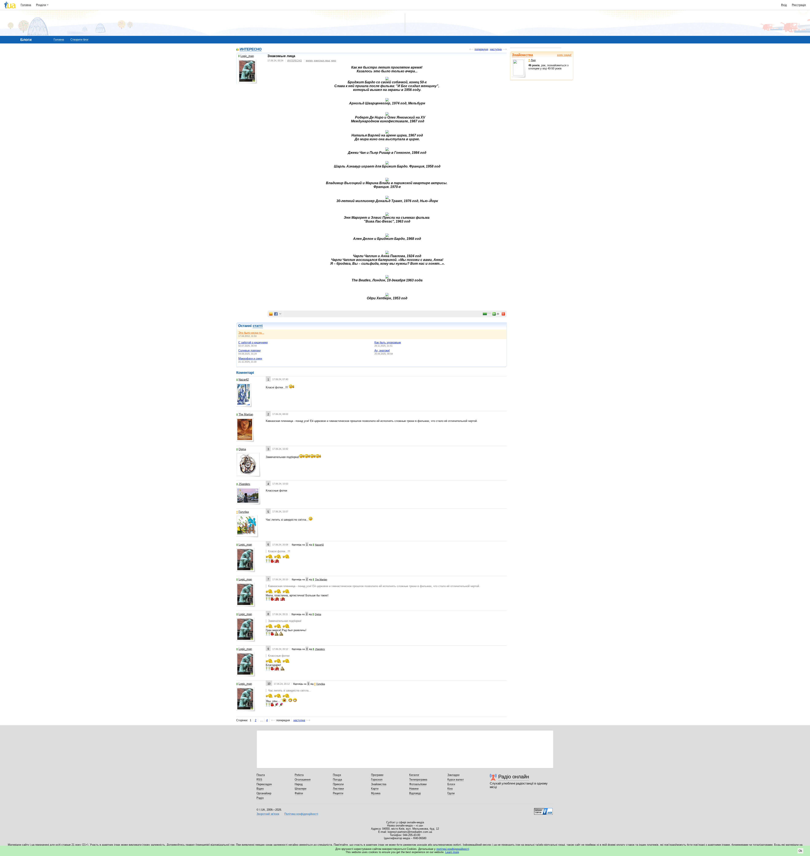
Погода (337, 779)
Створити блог (79, 39)
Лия (533, 60)
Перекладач (264, 784)
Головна (26, 5)
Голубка (244, 511)
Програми (377, 774)
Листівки (338, 788)
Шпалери (300, 788)
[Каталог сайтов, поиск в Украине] (543, 809)
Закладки (453, 774)
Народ (299, 784)
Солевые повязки (249, 350)
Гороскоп (376, 779)
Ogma (242, 449)
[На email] (271, 314)
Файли (299, 793)
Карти (374, 788)
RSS (259, 779)
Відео (260, 788)
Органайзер (263, 793)
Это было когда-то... (251, 332)
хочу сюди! (564, 55)
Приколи (338, 784)
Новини (413, 788)
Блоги (451, 784)
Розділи (41, 5)
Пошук (337, 774)
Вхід (784, 5)
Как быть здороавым (387, 342)
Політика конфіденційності (301, 813)
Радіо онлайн (513, 776)
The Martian (246, 414)
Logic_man (247, 56)
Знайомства (522, 55)
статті (258, 326)
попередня (481, 49)
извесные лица (322, 60)
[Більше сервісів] (280, 314)
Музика (375, 793)
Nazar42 (244, 379)
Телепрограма (418, 779)
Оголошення (302, 779)
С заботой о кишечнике (253, 342)
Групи (451, 793)
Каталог (414, 774)
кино (333, 60)
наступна (496, 49)
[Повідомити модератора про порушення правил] (503, 314)
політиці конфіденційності (452, 849)
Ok (800, 850)
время (309, 60)
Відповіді (415, 793)
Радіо (260, 797)
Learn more (452, 852)
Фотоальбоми (418, 784)
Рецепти (338, 793)
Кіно (450, 788)
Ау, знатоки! (382, 350)
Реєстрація (799, 5)
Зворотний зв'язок (267, 813)
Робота (299, 774)
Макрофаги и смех (250, 358)
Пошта (260, 774)
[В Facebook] (276, 314)
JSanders (244, 484)
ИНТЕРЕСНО (251, 49)
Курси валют (455, 779)
